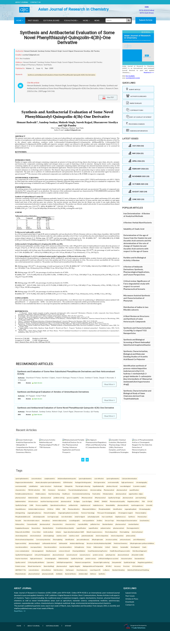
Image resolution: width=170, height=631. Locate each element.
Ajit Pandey (95, 51)
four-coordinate (107, 516)
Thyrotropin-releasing (82, 486)
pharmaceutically (47, 574)
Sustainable (124, 547)
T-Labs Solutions (138, 628)
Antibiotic (59, 574)
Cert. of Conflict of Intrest (140, 117)
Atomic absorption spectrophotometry (48, 482)
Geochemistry (144, 520)
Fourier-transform (21, 558)
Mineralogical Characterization (127, 520)
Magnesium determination (24, 482)
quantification (134, 490)
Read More (109, 384)
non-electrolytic (66, 516)
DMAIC (96, 501)
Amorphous (46, 520)
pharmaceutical (122, 490)
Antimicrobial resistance (36, 509)
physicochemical (58, 555)
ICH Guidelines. (137, 566)
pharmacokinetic (123, 505)
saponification (81, 528)
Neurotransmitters (50, 547)
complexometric (49, 478)
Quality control (20, 562)
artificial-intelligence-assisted (108, 558)
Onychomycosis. (82, 570)
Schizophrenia (79, 547)
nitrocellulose (46, 570)
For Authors (70, 20)
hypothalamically (98, 486)
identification (117, 509)
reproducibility (83, 524)
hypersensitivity (20, 543)
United (107, 547)
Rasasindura (36, 528)
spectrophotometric (22, 478)
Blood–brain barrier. (34, 566)
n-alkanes (106, 570)
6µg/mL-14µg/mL (74, 566)
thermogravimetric (133, 528)
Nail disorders (58, 570)
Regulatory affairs (133, 501)
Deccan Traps (109, 520)
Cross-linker (36, 532)
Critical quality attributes (36, 562)
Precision (126, 566)
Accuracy (117, 566)
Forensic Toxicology (87, 513)
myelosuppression (137, 505)
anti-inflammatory (139, 539)
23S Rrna (50, 509)
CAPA (31, 505)
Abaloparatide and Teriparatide (93, 566)
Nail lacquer (70, 570)
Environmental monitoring (81, 494)
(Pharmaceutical (87, 497)
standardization (133, 524)
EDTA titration (67, 482)
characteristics (20, 490)
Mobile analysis (41, 494)
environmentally (113, 482)
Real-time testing (54, 494)
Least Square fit (95, 570)
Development (135, 547)
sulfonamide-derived (49, 543)
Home (19, 20)
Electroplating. (57, 539)
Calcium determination (129, 478)
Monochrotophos (50, 513)
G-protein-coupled (139, 486)
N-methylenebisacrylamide (65, 528)
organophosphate (130, 509)
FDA (143, 501)
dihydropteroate (97, 539)
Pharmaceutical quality (117, 501)
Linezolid (149, 505)
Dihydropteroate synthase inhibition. (142, 543)
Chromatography (144, 509)
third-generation (99, 482)
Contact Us (35, 2)
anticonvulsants (125, 539)
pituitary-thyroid (112, 486)
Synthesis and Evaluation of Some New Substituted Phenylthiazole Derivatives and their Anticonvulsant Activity (66, 372)
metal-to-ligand (80, 516)
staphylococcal (85, 505)
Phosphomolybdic (104, 509)
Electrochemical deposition (24, 539)
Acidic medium (48, 532)
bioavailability (110, 505)
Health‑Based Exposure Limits (120, 551)
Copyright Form (136, 110)
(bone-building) (49, 566)
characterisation (126, 558)
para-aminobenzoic (83, 539)
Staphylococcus (120, 516)
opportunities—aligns (136, 494)
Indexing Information (138, 131)
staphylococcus (98, 505)
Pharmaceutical (109, 490)
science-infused (64, 551)
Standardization (107, 524)
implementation (20, 501)
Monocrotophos (140, 513)
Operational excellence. (58, 505)
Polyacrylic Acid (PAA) (22, 532)
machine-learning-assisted (49, 501)
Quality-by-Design (114, 497)
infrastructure (33, 501)
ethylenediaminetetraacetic (67, 478)
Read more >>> (149, 72)
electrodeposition (21, 535)
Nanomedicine (139, 558)
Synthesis (131, 516)
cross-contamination (22, 551)
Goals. (144, 547)
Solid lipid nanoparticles (64, 562)
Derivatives (62, 490)
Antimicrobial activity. (59, 520)
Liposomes (50, 562)
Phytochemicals (20, 574)
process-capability (73, 497)
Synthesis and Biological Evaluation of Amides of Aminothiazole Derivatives (53, 392)
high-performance (127, 482)
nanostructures (85, 555)
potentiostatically (87, 535)
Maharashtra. (19, 524)
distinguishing (20, 513)
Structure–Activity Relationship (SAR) (99, 543)
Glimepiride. (69, 486)
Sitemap (68, 626)
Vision (89, 547)
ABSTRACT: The (20, 570)
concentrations (36, 478)
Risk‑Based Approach (140, 551)
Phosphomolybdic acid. (22, 516)
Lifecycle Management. (42, 555)
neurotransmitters (21, 547)
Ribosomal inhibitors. (89, 509)
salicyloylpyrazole (39, 516)
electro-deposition (102, 535)
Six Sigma (77, 501)
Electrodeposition (111, 532)
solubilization (33, 486)
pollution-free (95, 524)
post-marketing (141, 497)
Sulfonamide (63, 543)
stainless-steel (61, 535)
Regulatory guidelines (145, 562)
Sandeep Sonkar (44, 51)
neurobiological (125, 486)
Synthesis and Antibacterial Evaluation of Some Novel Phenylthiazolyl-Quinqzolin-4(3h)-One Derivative (67, 37)
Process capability (42, 505)
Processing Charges (136, 124)
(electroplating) (49, 535)
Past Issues (33, 20)
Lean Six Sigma (87, 501)
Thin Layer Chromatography (106, 513)
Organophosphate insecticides (68, 513)
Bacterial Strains (70, 574)
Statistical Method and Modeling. (138, 570)
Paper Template (135, 103)
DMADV (104, 501)
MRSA (58, 509)
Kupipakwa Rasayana (22, 528)
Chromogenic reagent (125, 513)
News (96, 20)
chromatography (141, 482)
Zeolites (99, 520)
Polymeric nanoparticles (83, 562)
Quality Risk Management (23, 555)
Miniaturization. (108, 494)
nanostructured (71, 555)
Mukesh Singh (56, 51)
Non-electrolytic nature (31, 520)
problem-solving (59, 497)
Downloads (129, 602)
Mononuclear (142, 516)
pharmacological (34, 543)
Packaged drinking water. (83, 482)
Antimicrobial (83, 574)
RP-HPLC (109, 566)
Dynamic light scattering (101, 562)
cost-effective (99, 478)
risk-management (37, 551)
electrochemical (137, 532)
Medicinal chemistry (120, 543)
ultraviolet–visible (137, 555)
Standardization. (48, 528)
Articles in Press (131, 599)
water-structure (45, 486)
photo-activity (130, 535)
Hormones (51, 490)
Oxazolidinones (20, 509)
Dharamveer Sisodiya (82, 51)
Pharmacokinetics (74, 509)
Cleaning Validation (78, 551)
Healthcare (66, 494)
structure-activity (111, 539)
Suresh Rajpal (68, 51)
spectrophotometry (85, 478)
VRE (64, 509)
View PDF (110, 97)
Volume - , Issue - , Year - (39, 68)
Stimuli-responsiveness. (94, 532)
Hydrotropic (58, 486)
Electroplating (124, 532)
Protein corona (20, 566)
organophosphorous (34, 513)
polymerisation (106, 528)
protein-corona (98, 555)
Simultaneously (51, 551)
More (85, 20)
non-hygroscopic (53, 516)
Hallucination (98, 547)
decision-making (95, 490)
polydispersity (110, 555)
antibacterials (73, 505)
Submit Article (145, 20)
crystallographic (74, 520)
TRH (44, 490)
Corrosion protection (43, 539)
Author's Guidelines (137, 96)
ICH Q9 (149, 501)
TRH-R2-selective (34, 490)
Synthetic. (102, 574)
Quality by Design (21, 505)
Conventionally (32, 524)
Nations (115, 547)
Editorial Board (51, 20)
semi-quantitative (88, 520)
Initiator (58, 532)
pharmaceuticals (118, 528)
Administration (33, 497)
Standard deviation (118, 570)
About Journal (21, 2)
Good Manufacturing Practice (97, 551)
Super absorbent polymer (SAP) (74, 532)
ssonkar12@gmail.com (30, 55)
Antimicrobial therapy (77, 543)
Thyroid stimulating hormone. (78, 490)
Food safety (96, 494)
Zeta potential (116, 562)
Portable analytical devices (24, 494)
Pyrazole (18, 520)
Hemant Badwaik (30, 51)
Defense (93, 574)
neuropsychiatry (35, 547)
